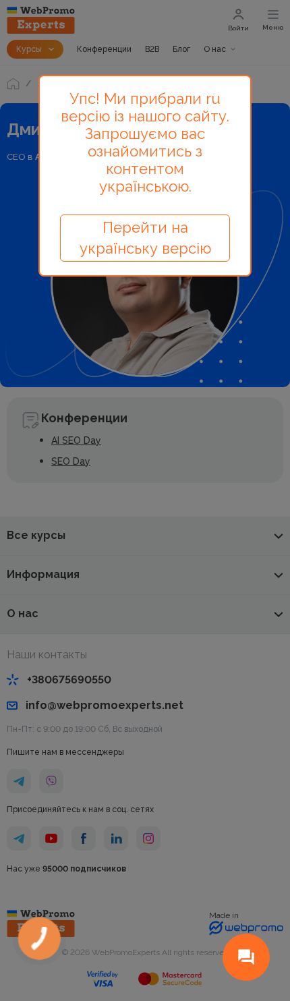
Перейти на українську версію (145, 238)
